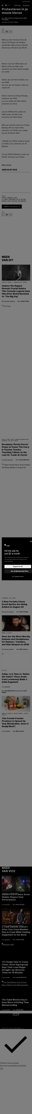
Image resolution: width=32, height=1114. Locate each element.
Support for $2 (18, 566)
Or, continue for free (17, 576)
